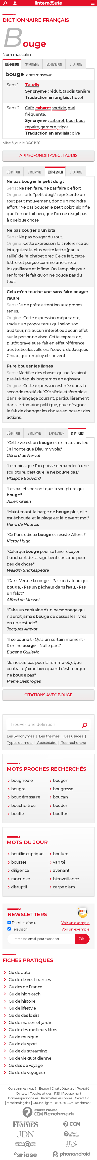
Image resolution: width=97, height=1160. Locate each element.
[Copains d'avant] (25, 1144)
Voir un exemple (75, 923)
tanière (83, 91)
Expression (54, 64)
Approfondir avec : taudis (48, 155)
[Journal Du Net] (25, 1134)
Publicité (83, 1088)
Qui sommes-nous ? (22, 1088)
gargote (48, 127)
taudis (69, 91)
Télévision (19, 929)
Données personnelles (23, 1098)
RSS (57, 1093)
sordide (59, 108)
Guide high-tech (25, 994)
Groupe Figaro (42, 1103)
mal (71, 108)
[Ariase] (25, 1154)
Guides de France (25, 987)
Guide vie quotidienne (30, 1058)
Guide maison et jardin (30, 1022)
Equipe (43, 1088)
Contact (21, 1093)
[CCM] (71, 1124)
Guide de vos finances (30, 979)
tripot (62, 127)
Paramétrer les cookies (56, 1098)
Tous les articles (40, 1093)
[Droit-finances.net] (71, 1134)
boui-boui (75, 120)
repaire (32, 127)
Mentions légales (18, 1103)
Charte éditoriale (62, 1088)
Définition (13, 171)
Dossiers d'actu (23, 923)
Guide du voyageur (27, 1072)
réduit (55, 91)
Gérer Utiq (82, 1098)
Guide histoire (22, 1001)
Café (29, 108)
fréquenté (35, 114)
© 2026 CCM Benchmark (72, 1103)
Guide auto (19, 972)
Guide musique (23, 1037)
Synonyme (32, 64)
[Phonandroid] (71, 1154)
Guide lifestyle (22, 1008)
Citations (76, 64)
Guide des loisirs (24, 1015)
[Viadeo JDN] (71, 1144)
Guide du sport (23, 1044)
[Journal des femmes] (25, 1124)
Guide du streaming (28, 1051)
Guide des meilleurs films (33, 1029)
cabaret (57, 120)
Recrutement (71, 1093)
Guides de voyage (26, 1065)
